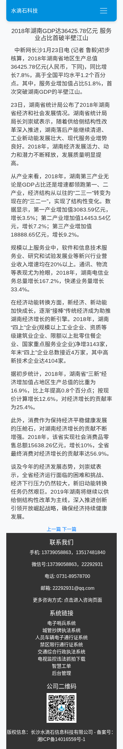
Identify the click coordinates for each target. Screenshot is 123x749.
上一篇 (54, 529)
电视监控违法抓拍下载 (61, 659)
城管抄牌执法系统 (61, 630)
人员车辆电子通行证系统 (61, 637)
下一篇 (69, 529)
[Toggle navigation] (103, 11)
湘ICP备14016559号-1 (61, 739)
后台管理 (61, 673)
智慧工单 (61, 666)
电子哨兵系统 (61, 623)
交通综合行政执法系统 (61, 651)
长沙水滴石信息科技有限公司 (62, 732)
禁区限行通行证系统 (61, 644)
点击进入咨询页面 (83, 600)
